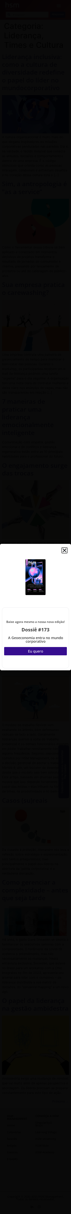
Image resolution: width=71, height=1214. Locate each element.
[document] (35, 607)
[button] (64, 550)
